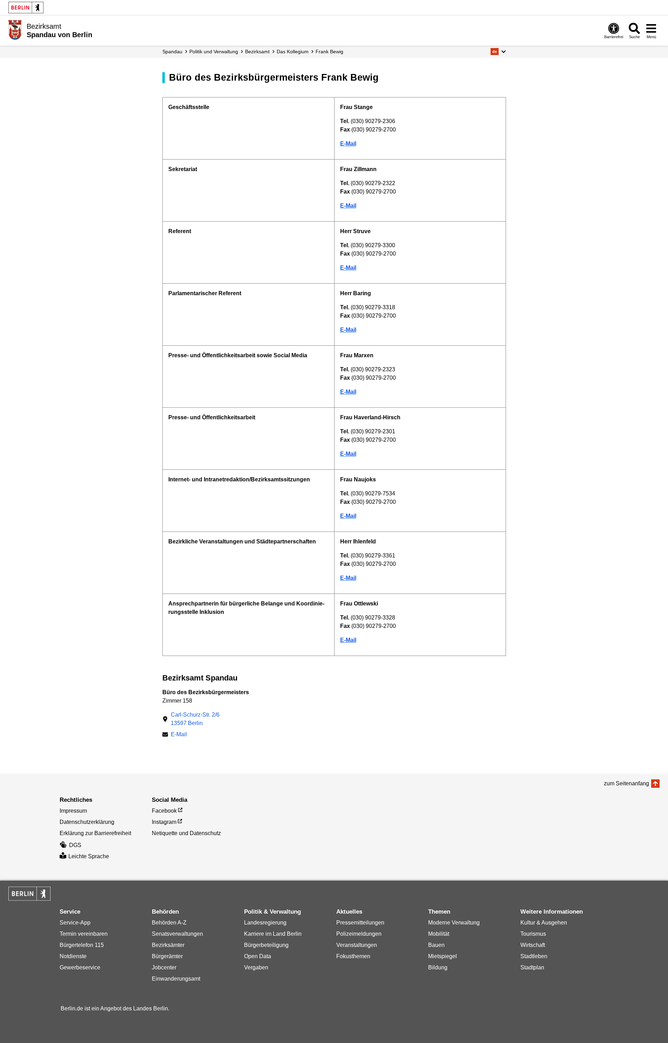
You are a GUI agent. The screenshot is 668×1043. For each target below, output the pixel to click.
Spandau (172, 51)
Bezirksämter (168, 945)
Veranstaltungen (356, 945)
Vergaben (256, 967)
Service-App (75, 923)
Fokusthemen (353, 956)
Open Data (257, 956)
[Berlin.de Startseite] (25, 7)
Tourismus (533, 934)
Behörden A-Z (169, 923)
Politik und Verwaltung (213, 51)
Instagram (164, 822)
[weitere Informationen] (14, 30)
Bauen (436, 945)
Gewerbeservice (80, 967)
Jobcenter (164, 967)
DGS (75, 845)
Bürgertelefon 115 (82, 945)
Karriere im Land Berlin (273, 934)
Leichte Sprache (88, 856)
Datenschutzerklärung (87, 822)
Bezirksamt (257, 51)
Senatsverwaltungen (177, 934)
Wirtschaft (532, 945)
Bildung (437, 967)
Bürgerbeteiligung (266, 945)
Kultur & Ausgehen (543, 923)
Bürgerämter (167, 956)
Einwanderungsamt (176, 979)
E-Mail (179, 735)
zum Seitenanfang (626, 783)
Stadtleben (533, 956)
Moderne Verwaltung (454, 923)
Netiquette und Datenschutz (186, 833)
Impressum (73, 811)
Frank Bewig (329, 51)
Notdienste (73, 956)
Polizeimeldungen (359, 934)
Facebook (164, 811)
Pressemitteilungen (360, 923)
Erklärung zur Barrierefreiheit (95, 833)
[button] (498, 51)
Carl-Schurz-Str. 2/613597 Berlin (195, 719)
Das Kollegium (293, 51)
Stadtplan (532, 967)
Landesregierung (265, 923)
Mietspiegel (442, 956)
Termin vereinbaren (84, 934)
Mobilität (438, 934)
